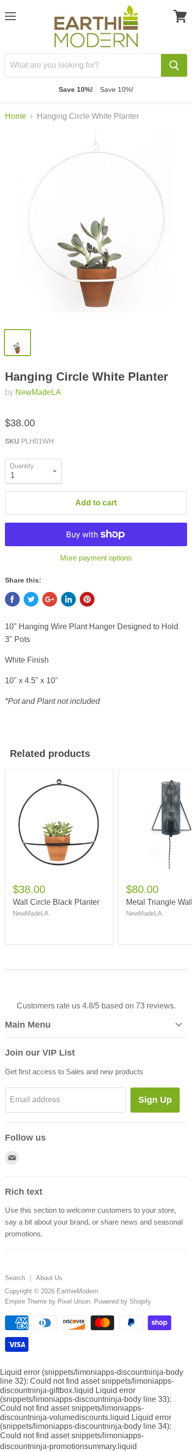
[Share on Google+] (49, 599)
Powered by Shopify (122, 1301)
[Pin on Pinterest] (87, 599)
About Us (49, 1278)
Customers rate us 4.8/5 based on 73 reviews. (96, 1006)
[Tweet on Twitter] (31, 599)
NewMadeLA (38, 392)
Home (15, 116)
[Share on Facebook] (12, 599)
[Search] (174, 65)
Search (15, 1278)
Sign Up (155, 1100)
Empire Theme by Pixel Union (47, 1301)
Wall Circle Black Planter (56, 902)
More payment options (96, 558)
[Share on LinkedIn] (68, 599)
